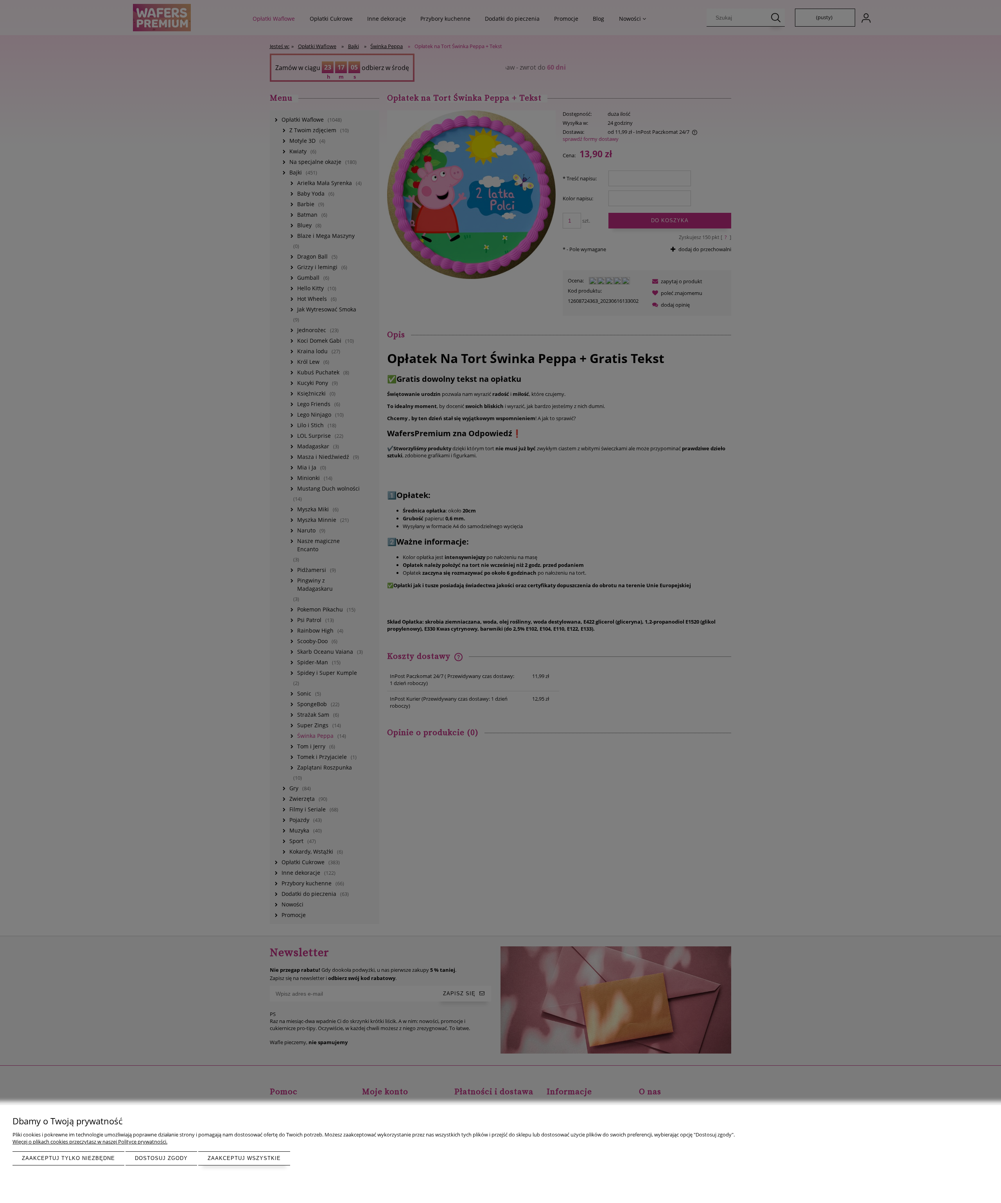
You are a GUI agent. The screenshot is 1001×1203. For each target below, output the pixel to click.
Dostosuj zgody (161, 1158)
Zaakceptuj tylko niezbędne (68, 1158)
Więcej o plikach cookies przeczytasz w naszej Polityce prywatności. (90, 1141)
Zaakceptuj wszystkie (244, 1158)
